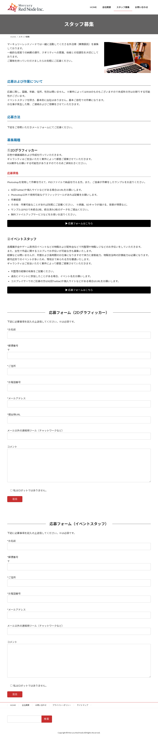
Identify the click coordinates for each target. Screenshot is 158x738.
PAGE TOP (151, 713)
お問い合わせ (40, 705)
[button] (79, 223)
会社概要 (25, 705)
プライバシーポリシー (61, 705)
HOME (13, 705)
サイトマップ (82, 705)
